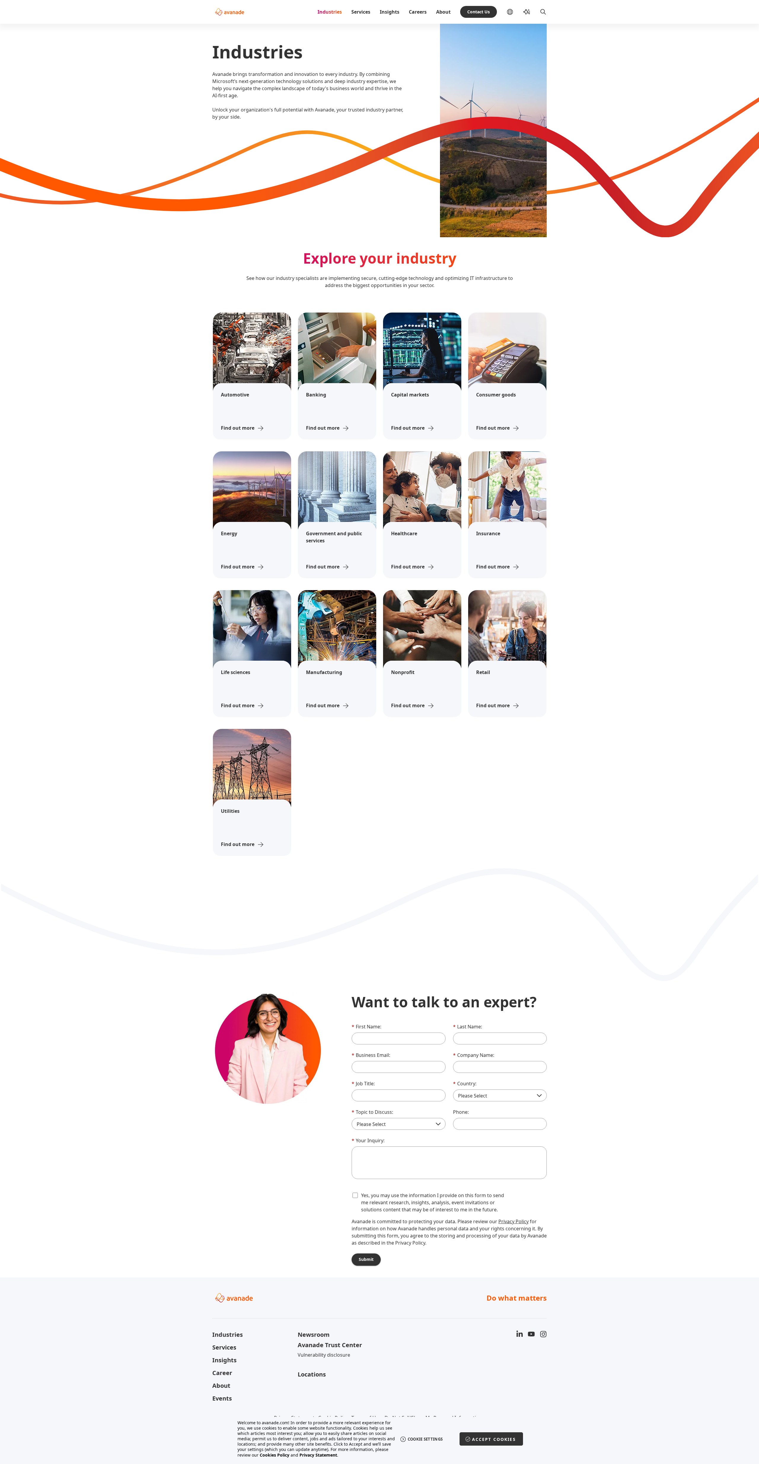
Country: (464, 1083)
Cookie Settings (425, 1439)
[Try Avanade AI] (526, 11)
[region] (380, 1439)
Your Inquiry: (368, 1140)
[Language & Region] (514, 11)
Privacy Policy (513, 1221)
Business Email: (371, 1055)
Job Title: (363, 1083)
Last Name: (467, 1026)
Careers (418, 12)
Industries (330, 12)
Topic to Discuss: (372, 1112)
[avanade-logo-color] (229, 11)
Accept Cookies (494, 1439)
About (443, 12)
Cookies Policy (274, 1455)
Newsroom (314, 1335)
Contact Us (478, 12)
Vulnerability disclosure (324, 1355)
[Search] (543, 11)
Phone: (461, 1112)
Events (222, 1398)
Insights (389, 12)
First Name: (366, 1026)
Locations (312, 1374)
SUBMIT (366, 1259)
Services (360, 12)
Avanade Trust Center (330, 1345)
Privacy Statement (318, 1455)
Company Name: (473, 1055)
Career (222, 1373)
